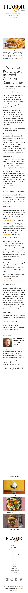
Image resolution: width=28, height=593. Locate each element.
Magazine (14, 566)
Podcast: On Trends (15, 560)
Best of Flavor (14, 548)
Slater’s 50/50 (8, 186)
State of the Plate (14, 558)
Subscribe (14, 568)
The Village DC (9, 220)
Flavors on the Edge (15, 554)
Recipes (14, 564)
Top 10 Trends (14, 546)
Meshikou (7, 234)
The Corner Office (10, 322)
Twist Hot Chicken (10, 281)
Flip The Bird (8, 269)
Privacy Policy (15, 590)
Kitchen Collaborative (14, 550)
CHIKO (6, 329)
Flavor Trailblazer (14, 556)
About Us (14, 552)
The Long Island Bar (10, 168)
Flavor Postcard (15, 562)
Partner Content (14, 570)
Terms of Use (20, 588)
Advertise (14, 572)
